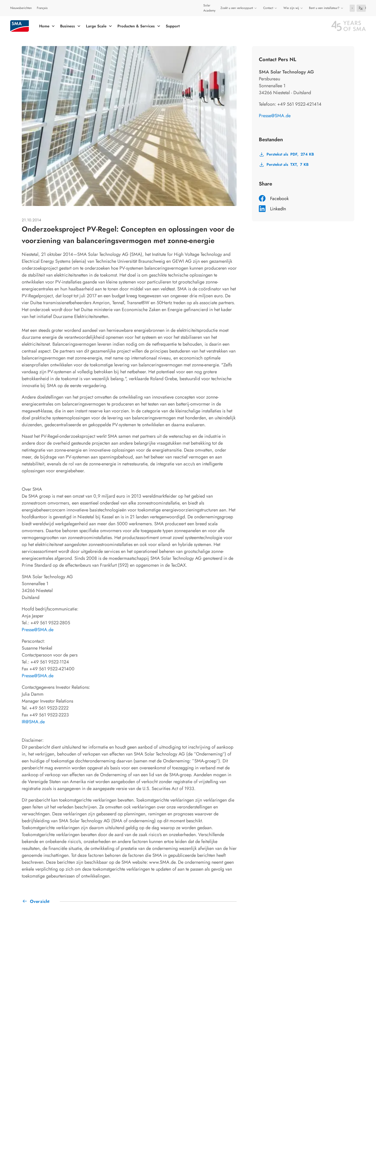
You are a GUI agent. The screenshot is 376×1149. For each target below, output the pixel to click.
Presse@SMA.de (37, 629)
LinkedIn (278, 208)
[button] (352, 8)
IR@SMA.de (33, 721)
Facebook (279, 198)
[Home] (19, 26)
